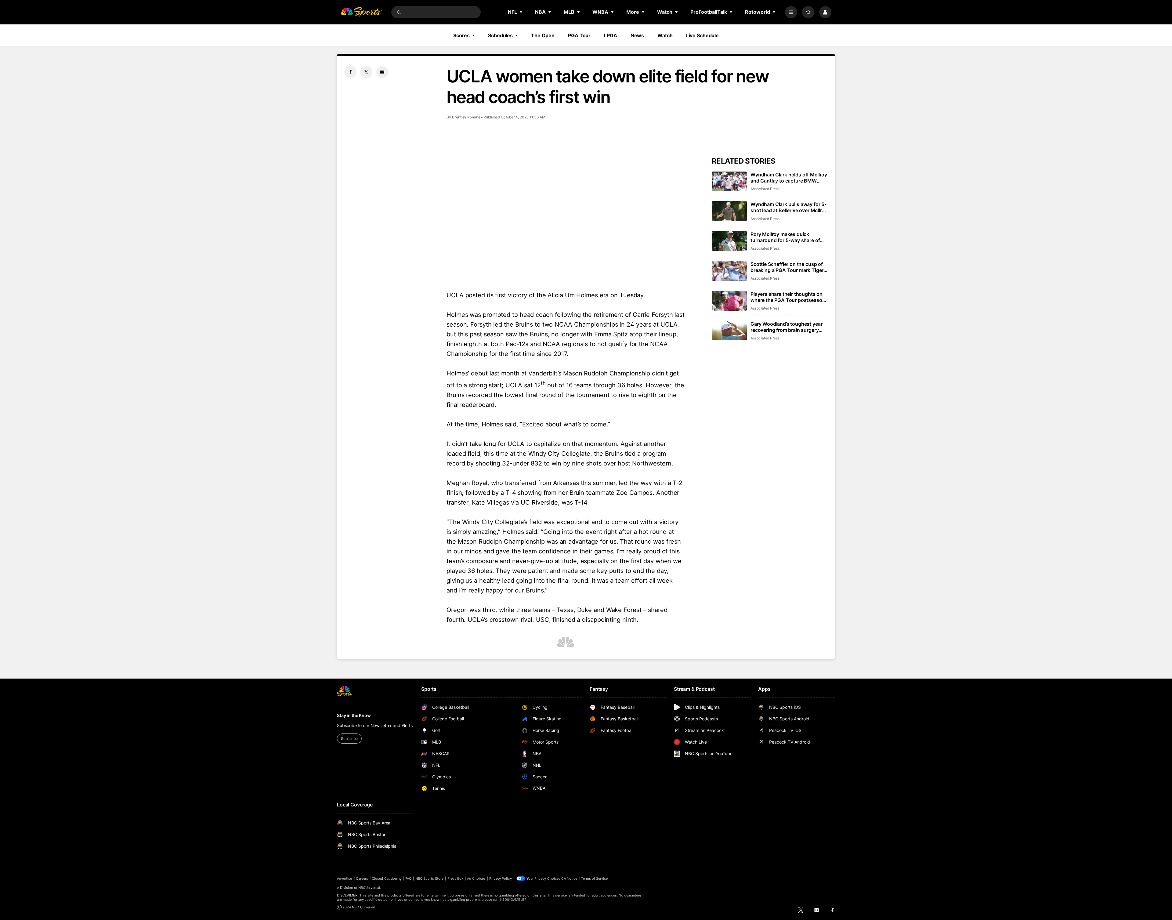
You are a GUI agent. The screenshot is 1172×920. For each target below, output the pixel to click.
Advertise (344, 878)
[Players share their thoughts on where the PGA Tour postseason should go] (729, 301)
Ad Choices (476, 878)
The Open (543, 35)
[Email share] (382, 72)
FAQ (408, 878)
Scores (461, 35)
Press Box (455, 878)
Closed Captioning (387, 878)
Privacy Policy (500, 878)
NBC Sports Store (429, 878)
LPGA (610, 35)
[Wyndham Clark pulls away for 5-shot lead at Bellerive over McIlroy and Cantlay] (729, 211)
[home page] (361, 12)
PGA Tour (579, 35)
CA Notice (569, 878)
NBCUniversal (369, 888)
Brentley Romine (466, 117)
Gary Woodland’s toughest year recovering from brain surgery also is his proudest (786, 327)
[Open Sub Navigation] (521, 11)
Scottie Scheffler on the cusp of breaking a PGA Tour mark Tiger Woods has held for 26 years (787, 267)
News (637, 35)
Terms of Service (594, 878)
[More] (791, 12)
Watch (664, 35)
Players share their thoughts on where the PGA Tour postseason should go (788, 297)
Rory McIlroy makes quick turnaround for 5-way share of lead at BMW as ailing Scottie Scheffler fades (785, 237)
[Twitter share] (366, 72)
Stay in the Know (354, 715)
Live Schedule (702, 35)
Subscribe (349, 738)
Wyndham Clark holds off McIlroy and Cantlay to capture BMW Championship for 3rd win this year (789, 178)
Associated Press (765, 189)
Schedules (500, 35)
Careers (362, 878)
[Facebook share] (350, 72)
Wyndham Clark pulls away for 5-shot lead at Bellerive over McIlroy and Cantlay (789, 207)
